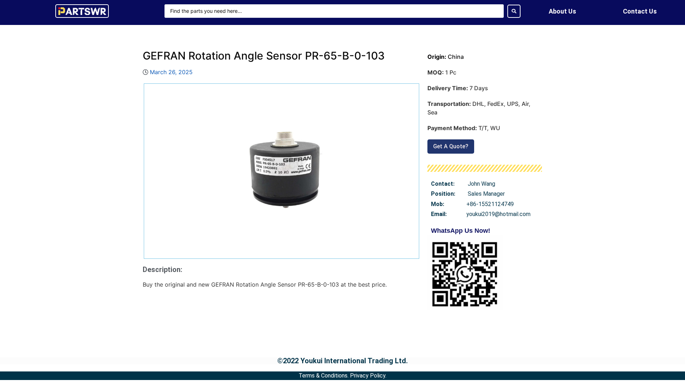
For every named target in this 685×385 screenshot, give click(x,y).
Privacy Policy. (368, 375)
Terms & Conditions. (324, 375)
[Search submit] (514, 11)
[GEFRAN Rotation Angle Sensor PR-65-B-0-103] (281, 171)
